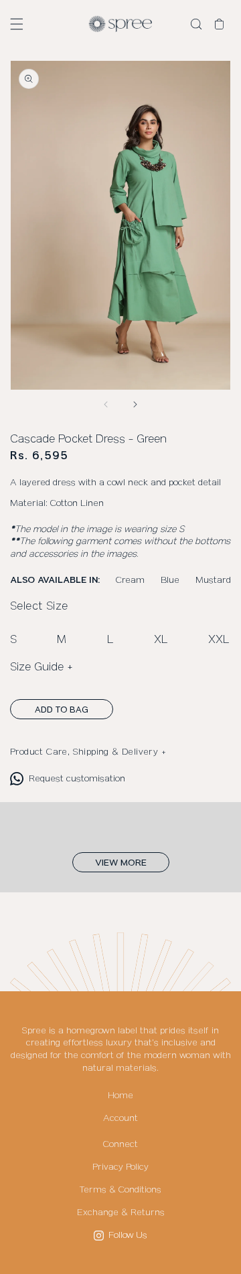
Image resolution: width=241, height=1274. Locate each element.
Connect (120, 1144)
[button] (16, 24)
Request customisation (77, 778)
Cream (130, 580)
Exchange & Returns (121, 1212)
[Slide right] (135, 404)
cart (223, 24)
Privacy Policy (120, 1167)
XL (161, 640)
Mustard (213, 580)
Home (120, 1095)
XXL (219, 640)
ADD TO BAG (61, 710)
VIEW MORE (121, 863)
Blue (170, 580)
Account (120, 1118)
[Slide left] (105, 404)
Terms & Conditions (120, 1189)
